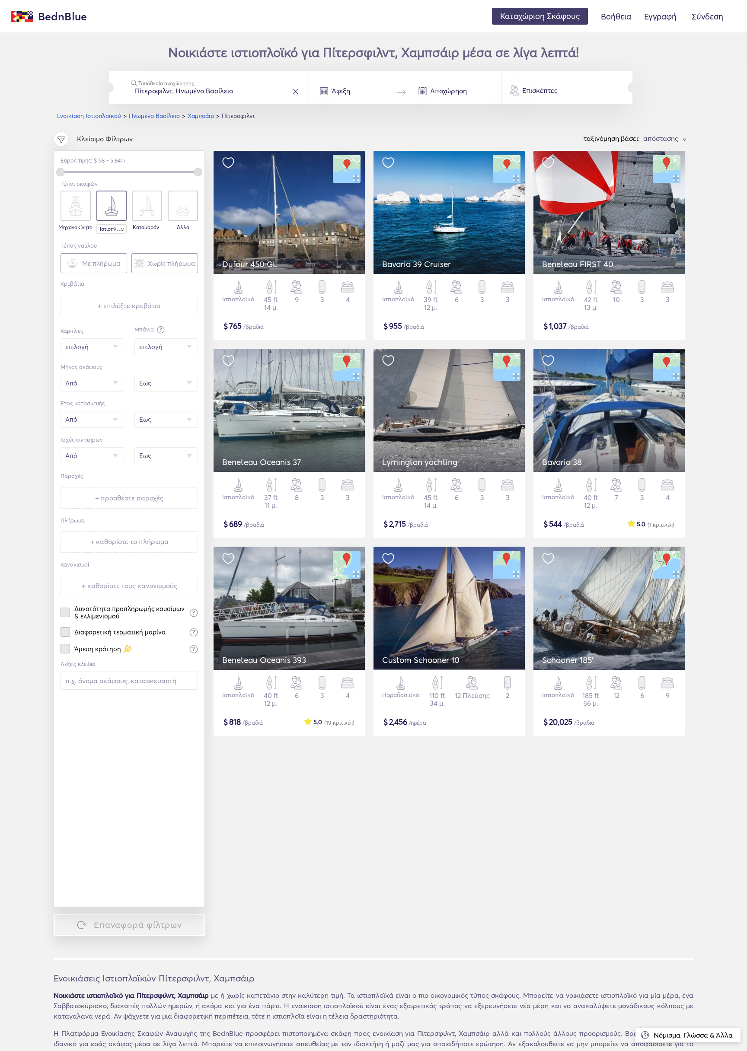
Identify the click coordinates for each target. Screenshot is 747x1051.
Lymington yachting (419, 462)
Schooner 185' (568, 660)
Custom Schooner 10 (421, 660)
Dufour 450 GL (250, 264)
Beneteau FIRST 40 (577, 264)
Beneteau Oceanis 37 (261, 462)
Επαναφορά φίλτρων (138, 924)
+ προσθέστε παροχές (129, 498)
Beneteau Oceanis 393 (264, 660)
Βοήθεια (616, 16)
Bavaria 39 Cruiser (416, 264)
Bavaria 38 (562, 462)
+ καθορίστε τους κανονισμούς (129, 585)
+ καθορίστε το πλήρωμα (129, 541)
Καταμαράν (146, 227)
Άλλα (183, 227)
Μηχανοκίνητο (74, 227)
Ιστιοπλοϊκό (113, 229)
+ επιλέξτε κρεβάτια (129, 305)
